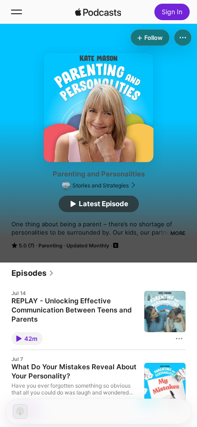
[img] (98, 11)
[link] (32, 273)
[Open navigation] (16, 12)
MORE (178, 233)
